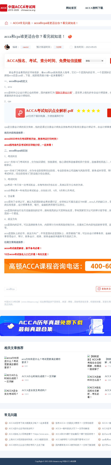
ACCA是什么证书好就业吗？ (21, 428)
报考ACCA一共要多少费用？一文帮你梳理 (74, 423)
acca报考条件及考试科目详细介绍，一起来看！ (28, 144)
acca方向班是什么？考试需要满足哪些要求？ (41, 361)
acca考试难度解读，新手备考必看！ (23, 248)
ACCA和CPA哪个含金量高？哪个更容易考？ (75, 434)
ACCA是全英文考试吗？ (34, 390)
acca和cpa (10, 289)
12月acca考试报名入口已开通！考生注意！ (26, 254)
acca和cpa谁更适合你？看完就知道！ (56, 23)
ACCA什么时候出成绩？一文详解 (39, 376)
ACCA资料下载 (94, 7)
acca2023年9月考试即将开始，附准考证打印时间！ (31, 138)
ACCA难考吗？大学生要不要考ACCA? (73, 439)
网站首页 (71, 7)
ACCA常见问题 (21, 23)
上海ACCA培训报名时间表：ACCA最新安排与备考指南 (30, 439)
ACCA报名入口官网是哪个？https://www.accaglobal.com (30, 434)
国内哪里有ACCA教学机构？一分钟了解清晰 (75, 445)
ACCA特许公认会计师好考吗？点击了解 (27, 445)
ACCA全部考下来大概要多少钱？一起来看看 (29, 423)
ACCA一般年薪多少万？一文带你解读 (72, 428)
